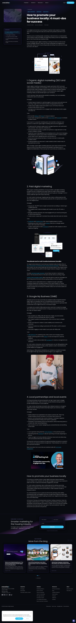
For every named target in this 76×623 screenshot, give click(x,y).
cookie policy (28, 616)
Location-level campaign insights (35, 277)
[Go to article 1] (36, 575)
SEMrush (37, 116)
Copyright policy (60, 606)
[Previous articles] (68, 540)
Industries (26, 2)
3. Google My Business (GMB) (11, 36)
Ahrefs (42, 116)
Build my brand (40, 590)
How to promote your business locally (12, 42)
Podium (46, 336)
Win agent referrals (40, 595)
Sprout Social (51, 117)
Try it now (70, 2)
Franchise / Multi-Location (25, 592)
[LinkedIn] (2, 594)
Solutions (33, 2)
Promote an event (40, 597)
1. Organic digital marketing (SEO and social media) (12, 32)
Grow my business (40, 592)
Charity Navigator (48, 432)
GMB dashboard (32, 334)
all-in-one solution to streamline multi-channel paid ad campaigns (43, 265)
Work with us (69, 590)
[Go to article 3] (38, 575)
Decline (27, 618)
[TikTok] (11, 594)
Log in (64, 2)
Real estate (22, 590)
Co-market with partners (42, 599)
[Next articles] (71, 540)
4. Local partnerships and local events (12, 39)
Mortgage (22, 588)
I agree (19, 618)
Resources (40, 2)
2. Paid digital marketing (10, 34)
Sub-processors (66, 606)
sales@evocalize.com (6, 592)
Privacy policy (48, 606)
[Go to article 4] (39, 575)
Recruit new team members (42, 601)
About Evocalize (70, 588)
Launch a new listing (41, 594)
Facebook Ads (39, 221)
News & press (55, 594)
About (46, 2)
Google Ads (31, 221)
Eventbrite (40, 433)
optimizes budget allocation (38, 273)
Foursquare (45, 226)
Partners (54, 599)
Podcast (54, 595)
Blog (53, 590)
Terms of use (54, 606)
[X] (7, 594)
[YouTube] (9, 594)
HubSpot (48, 223)
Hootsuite (59, 117)
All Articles (30, 9)
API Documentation (56, 588)
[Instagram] (6, 594)
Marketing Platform (40, 588)
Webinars (54, 597)
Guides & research (56, 592)
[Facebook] (4, 594)
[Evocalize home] (6, 2)
